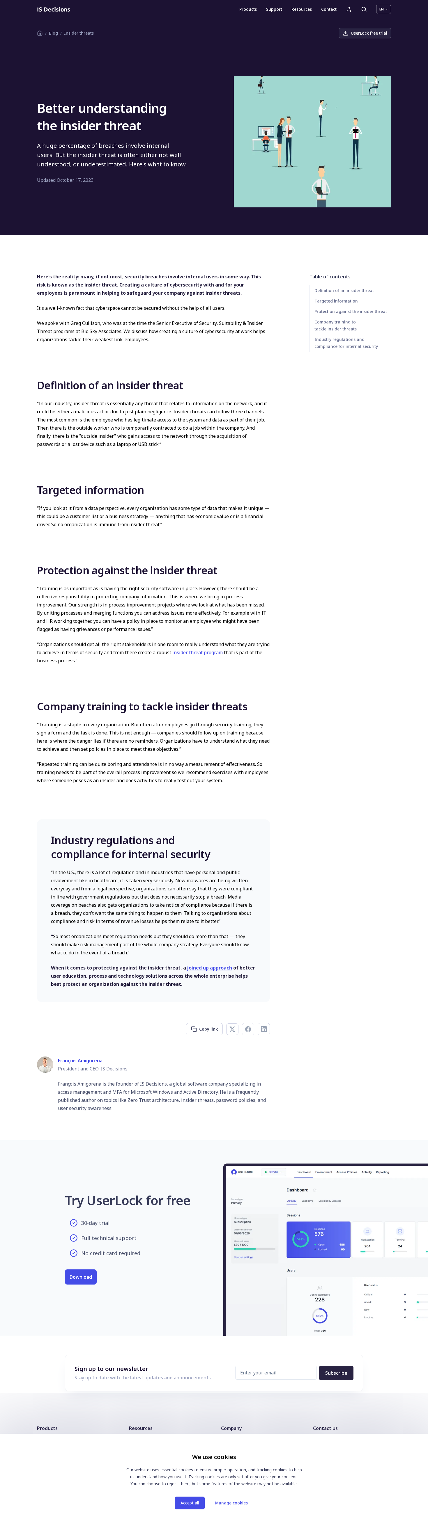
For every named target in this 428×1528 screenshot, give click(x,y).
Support (274, 9)
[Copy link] (33, 385)
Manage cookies (231, 1503)
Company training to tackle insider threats (335, 325)
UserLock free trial (369, 33)
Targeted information (336, 301)
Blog (53, 33)
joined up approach (209, 968)
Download (81, 1277)
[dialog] (214, 1480)
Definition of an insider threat (344, 290)
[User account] (349, 9)
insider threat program (197, 652)
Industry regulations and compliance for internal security (346, 343)
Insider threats (79, 33)
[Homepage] (53, 9)
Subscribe (336, 1373)
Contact (329, 9)
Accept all (190, 1503)
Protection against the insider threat (350, 311)
